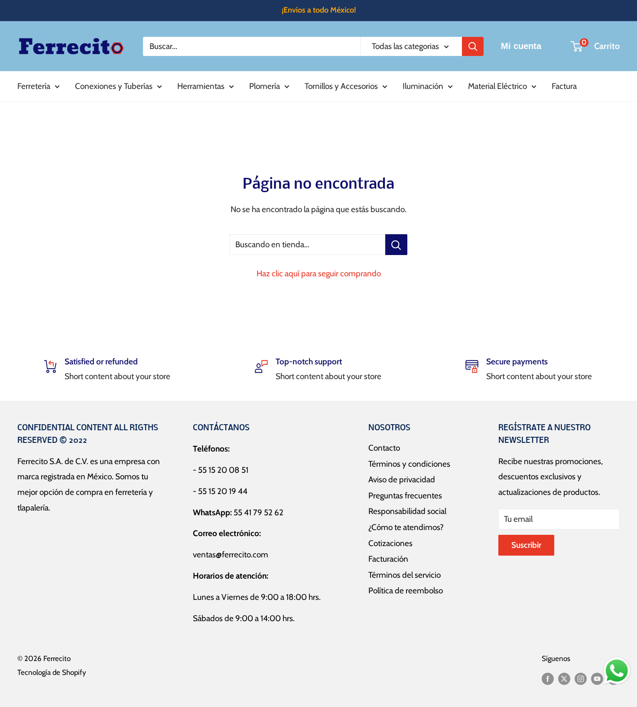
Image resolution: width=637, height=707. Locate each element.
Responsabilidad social (407, 511)
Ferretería (33, 86)
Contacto (384, 448)
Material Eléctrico (497, 86)
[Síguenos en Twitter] (564, 678)
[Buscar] (473, 46)
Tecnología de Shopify (51, 672)
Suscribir (526, 545)
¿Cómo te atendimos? (406, 527)
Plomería (264, 86)
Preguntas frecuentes (405, 496)
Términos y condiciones (409, 464)
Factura (564, 86)
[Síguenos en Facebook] (548, 678)
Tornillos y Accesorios (341, 86)
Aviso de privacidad (401, 479)
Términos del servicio (404, 575)
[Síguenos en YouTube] (597, 678)
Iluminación (423, 86)
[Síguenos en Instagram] (581, 678)
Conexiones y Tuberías (114, 86)
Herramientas (200, 86)
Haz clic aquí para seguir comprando (319, 273)
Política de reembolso (405, 591)
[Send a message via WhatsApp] (617, 671)
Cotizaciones (390, 543)
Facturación (388, 559)
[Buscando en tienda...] (396, 244)
